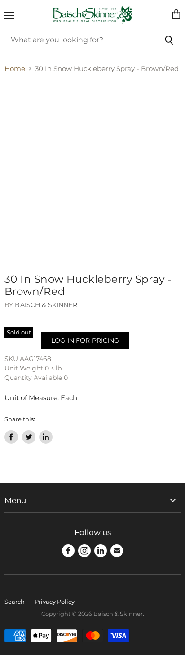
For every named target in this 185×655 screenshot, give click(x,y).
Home (14, 68)
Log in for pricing (85, 340)
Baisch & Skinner (46, 305)
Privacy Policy (55, 601)
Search (14, 601)
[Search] (169, 40)
